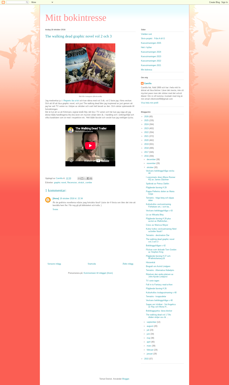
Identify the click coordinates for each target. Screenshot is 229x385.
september (152, 322)
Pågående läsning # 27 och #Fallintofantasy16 (158, 257)
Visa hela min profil (149, 103)
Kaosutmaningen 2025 (151, 43)
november (151, 163)
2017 (146, 152)
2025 (146, 120)
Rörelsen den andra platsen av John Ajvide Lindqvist (159, 275)
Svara (55, 209)
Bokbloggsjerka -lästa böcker (159, 311)
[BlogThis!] (82, 178)
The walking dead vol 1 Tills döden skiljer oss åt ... (158, 316)
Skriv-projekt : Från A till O (153, 38)
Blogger (125, 379)
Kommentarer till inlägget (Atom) (98, 273)
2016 (146, 156)
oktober (150, 167)
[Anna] (56, 198)
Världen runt (146, 34)
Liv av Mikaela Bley (155, 214)
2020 (146, 140)
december (151, 159)
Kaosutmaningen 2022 (151, 61)
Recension (72, 182)
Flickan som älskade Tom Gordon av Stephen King (161, 250)
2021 (146, 136)
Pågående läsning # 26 (156, 288)
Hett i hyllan (146, 47)
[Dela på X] (85, 178)
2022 (146, 132)
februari (150, 350)
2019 (146, 144)
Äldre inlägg (128, 264)
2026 (146, 116)
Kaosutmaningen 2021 (151, 65)
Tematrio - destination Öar (157, 235)
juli (148, 330)
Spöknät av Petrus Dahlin (157, 183)
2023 (146, 128)
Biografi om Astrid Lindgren (158, 266)
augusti (150, 326)
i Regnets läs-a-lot (70, 100)
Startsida (92, 264)
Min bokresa (146, 70)
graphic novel (60, 182)
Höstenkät (150, 262)
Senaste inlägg (54, 264)
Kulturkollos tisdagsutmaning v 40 (161, 292)
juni (148, 334)
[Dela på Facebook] (88, 178)
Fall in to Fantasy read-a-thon (159, 284)
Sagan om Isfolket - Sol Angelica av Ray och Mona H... (161, 305)
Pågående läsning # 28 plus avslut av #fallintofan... (158, 219)
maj (149, 338)
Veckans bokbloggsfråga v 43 (159, 210)
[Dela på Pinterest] (91, 178)
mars (149, 346)
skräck (81, 182)
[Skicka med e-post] (79, 178)
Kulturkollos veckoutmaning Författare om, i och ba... (158, 205)
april (149, 342)
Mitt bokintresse (75, 17)
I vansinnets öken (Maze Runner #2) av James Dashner (160, 178)
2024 (146, 124)
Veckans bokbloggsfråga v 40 (159, 300)
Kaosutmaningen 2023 (151, 56)
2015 (146, 359)
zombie (88, 182)
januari (150, 354)
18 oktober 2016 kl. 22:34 (71, 198)
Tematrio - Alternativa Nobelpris (160, 270)
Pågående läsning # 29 (156, 187)
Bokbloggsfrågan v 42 (156, 245)
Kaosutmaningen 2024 (151, 52)
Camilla (147, 83)
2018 (146, 148)
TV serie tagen (152, 281)
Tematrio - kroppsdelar (156, 296)
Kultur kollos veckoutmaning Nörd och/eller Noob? (161, 230)
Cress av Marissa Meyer (157, 225)
